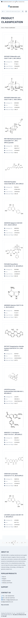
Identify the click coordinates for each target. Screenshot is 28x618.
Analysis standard (6, 580)
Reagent (4, 578)
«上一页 (14, 541)
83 (6, 542)
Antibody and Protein (7, 582)
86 (14, 542)
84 (9, 542)
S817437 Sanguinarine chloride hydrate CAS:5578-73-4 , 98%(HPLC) (14, 348)
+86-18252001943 (9, 595)
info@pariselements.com (12, 599)
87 (17, 542)
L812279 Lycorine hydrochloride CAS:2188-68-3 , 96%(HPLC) (14, 391)
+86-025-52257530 (10, 597)
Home (2, 27)
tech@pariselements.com (7, 601)
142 (22, 542)
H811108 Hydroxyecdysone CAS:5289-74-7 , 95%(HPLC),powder (12, 140)
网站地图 (4, 616)
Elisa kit (4, 576)
